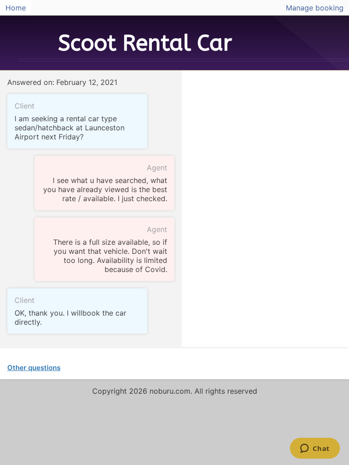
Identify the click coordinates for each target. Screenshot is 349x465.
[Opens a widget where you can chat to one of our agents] (314, 449)
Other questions (33, 367)
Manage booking (315, 7)
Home (15, 7)
